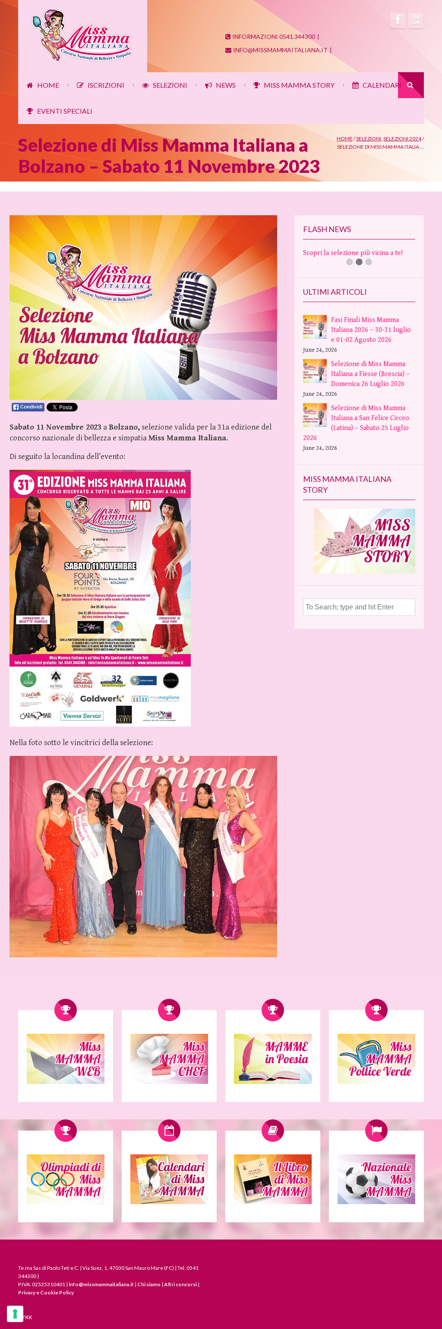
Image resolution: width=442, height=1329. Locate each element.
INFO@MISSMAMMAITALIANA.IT (280, 50)
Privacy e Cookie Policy (46, 1292)
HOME (48, 85)
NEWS (226, 85)
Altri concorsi (180, 1284)
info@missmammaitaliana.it (101, 1284)
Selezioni (368, 138)
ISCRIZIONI (106, 85)
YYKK (25, 1317)
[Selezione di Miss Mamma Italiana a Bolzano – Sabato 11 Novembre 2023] (143, 398)
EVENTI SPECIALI (64, 111)
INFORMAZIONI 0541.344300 (273, 36)
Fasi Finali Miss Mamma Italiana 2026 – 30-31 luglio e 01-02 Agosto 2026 (371, 340)
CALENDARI (382, 85)
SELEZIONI (170, 85)
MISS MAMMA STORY (299, 85)
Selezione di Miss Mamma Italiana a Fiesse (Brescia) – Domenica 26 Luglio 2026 (370, 384)
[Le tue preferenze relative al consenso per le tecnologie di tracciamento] (15, 1314)
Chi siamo (149, 1284)
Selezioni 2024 (402, 138)
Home (345, 138)
